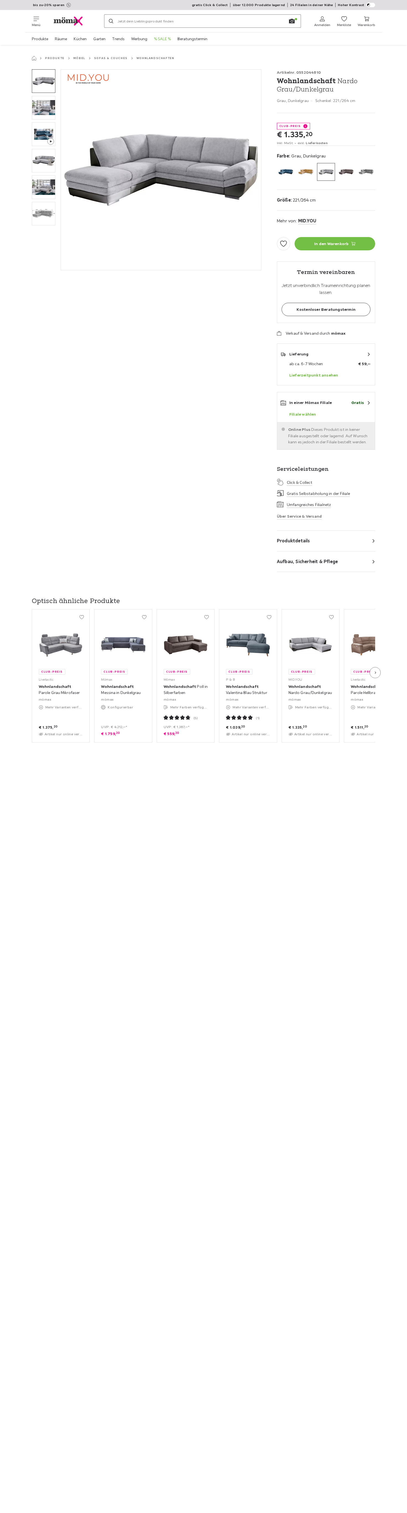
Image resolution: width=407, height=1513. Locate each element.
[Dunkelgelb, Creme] (306, 172)
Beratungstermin (192, 38)
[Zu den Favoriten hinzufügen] (283, 243)
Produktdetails (293, 540)
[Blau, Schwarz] (286, 172)
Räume (61, 38)
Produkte (40, 38)
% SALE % (162, 38)
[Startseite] (34, 58)
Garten (99, 38)
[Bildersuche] (291, 21)
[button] (43, 81)
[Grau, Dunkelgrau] (326, 172)
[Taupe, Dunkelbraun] (346, 172)
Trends (118, 38)
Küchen (80, 38)
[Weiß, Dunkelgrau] (366, 172)
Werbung (139, 38)
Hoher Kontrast (351, 5)
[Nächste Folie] (375, 672)
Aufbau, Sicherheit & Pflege (307, 561)
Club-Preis (290, 126)
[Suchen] (111, 21)
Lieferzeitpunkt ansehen (313, 375)
